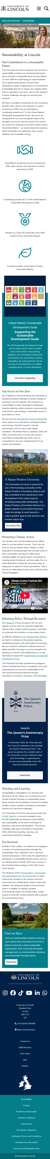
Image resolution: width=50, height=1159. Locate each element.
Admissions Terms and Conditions (26, 1136)
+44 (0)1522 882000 (26, 1023)
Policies (25, 1066)
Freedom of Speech (26, 1118)
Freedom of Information (26, 1111)
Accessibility (26, 1099)
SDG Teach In (10, 816)
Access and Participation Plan (26, 1148)
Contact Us (25, 1041)
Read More (25, 775)
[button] (39, 8)
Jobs (25, 1060)
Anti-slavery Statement (26, 1130)
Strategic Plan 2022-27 (37, 637)
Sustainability (28, 20)
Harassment (26, 1124)
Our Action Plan (13, 525)
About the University (11, 20)
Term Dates (25, 1053)
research (10, 623)
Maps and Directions (26, 1030)
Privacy (26, 1105)
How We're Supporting (25, 378)
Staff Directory (25, 1047)
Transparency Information (26, 1142)
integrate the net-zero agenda (30, 419)
